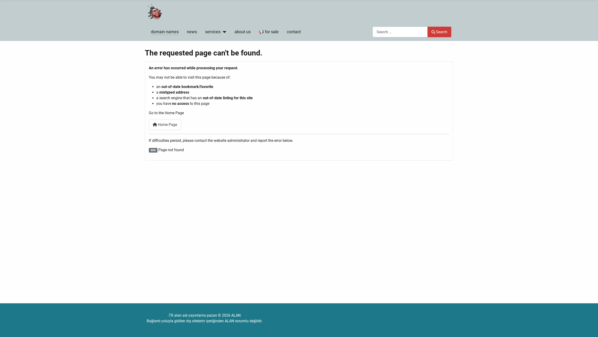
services (213, 31)
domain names (165, 31)
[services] (223, 32)
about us (243, 31)
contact (294, 31)
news (192, 31)
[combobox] (400, 32)
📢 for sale (269, 31)
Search (441, 32)
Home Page (167, 124)
